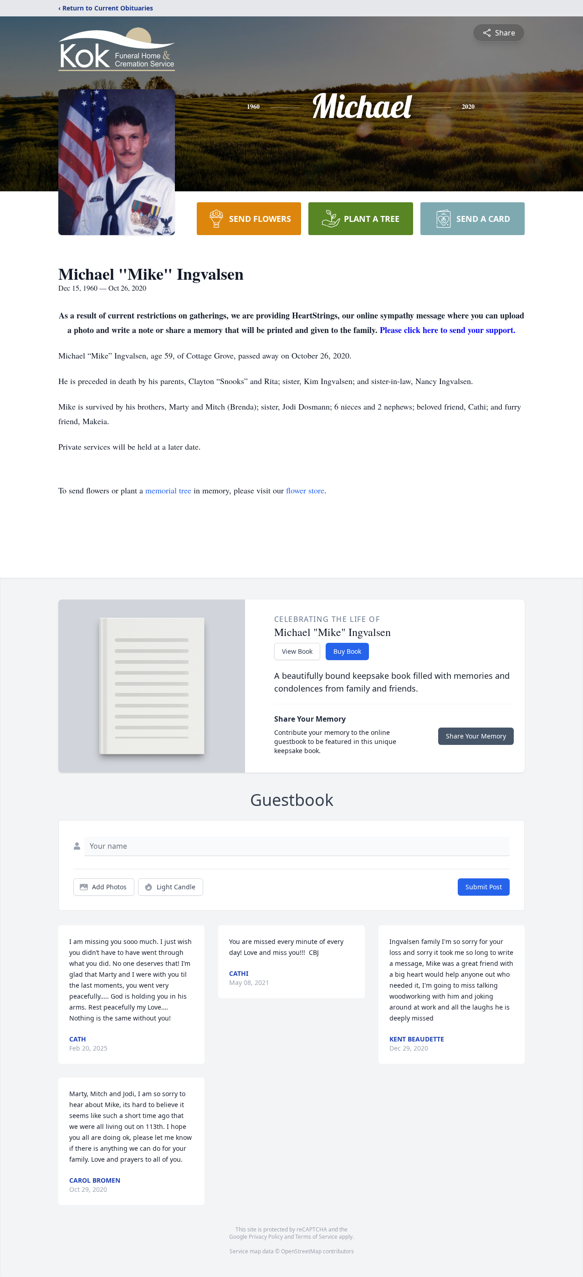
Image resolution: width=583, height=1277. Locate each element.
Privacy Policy (266, 1237)
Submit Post (483, 886)
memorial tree (168, 490)
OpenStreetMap (301, 1251)
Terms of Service (316, 1237)
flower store (305, 490)
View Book (297, 651)
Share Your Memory (476, 736)
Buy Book (347, 651)
